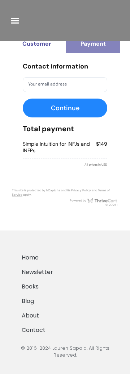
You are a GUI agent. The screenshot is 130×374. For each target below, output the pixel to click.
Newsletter (37, 272)
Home (30, 257)
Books (30, 286)
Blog (28, 301)
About (30, 315)
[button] (15, 21)
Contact (34, 330)
